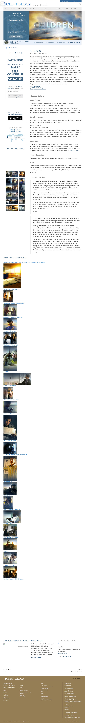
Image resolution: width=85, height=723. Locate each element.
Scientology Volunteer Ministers (70, 699)
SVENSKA (22, 688)
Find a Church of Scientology (46, 699)
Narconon (66, 709)
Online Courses (44, 694)
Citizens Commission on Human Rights (72, 717)
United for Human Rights (69, 714)
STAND (65, 704)
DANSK (5, 688)
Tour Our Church (36, 657)
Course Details (50, 42)
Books (42, 693)
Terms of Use (73, 721)
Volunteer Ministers (44, 690)
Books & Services (75, 8)
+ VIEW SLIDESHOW (23, 646)
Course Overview (38, 42)
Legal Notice (79, 721)
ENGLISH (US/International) (9, 685)
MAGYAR (21, 685)
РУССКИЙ (5, 695)
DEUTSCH (5, 700)
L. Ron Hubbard (22, 8)
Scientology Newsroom (69, 693)
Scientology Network (68, 688)
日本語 (4, 694)
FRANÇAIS (5, 690)
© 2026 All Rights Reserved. (16, 721)
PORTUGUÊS (22, 696)
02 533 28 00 (67, 656)
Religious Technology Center (70, 696)
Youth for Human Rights (69, 715)
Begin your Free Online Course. (38, 89)
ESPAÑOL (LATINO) (24, 690)
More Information (44, 696)
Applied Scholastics (68, 710)
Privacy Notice (60, 721)
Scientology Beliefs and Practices (47, 686)
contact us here (74, 150)
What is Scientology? (34, 8)
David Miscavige (67, 694)
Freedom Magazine (68, 702)
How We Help (60, 8)
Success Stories (60, 42)
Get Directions (62, 653)
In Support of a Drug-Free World (70, 712)
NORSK (21, 687)
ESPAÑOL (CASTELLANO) (25, 692)
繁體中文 (5, 697)
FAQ (67, 8)
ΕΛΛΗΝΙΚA (22, 693)
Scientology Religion (68, 690)
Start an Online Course (69, 698)
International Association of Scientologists (72, 701)
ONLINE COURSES (12, 47)
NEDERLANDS (6, 698)
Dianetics (66, 686)
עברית (5, 692)
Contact (42, 698)
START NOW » (16, 37)
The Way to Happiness (69, 706)
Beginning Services (48, 8)
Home (6, 8)
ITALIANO (22, 695)
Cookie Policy (66, 721)
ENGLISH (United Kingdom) (9, 687)
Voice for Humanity (44, 688)
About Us (12, 8)
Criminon (66, 707)
